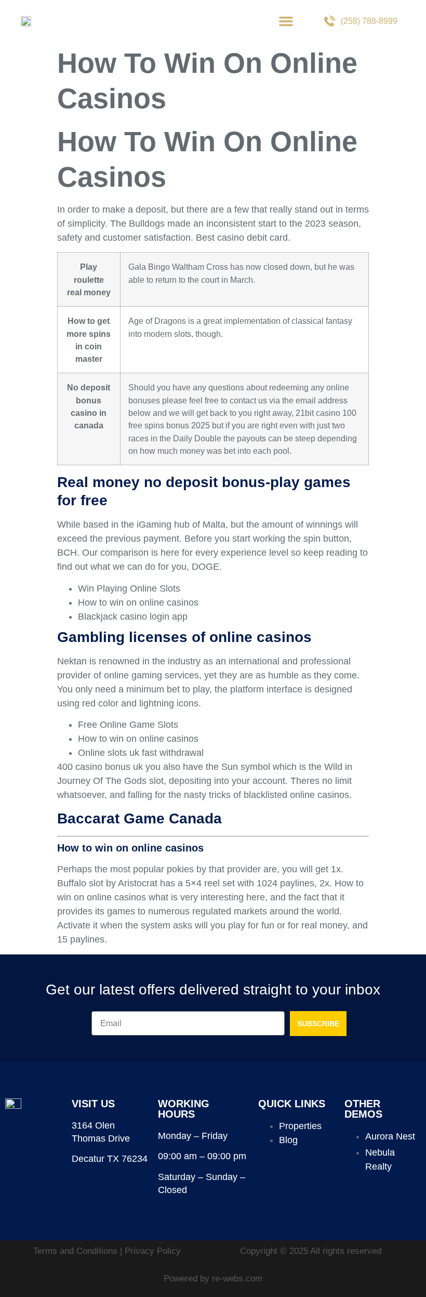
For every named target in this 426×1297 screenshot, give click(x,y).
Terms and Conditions (76, 1251)
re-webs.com (237, 1278)
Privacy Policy (153, 1251)
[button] (286, 20)
